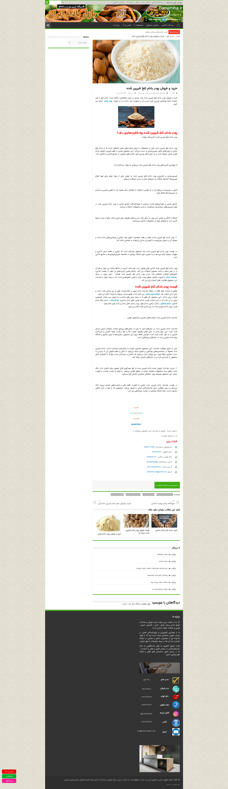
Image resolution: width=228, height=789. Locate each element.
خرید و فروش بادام (133, 494)
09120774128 (149, 447)
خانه (137, 2)
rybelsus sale (162, 554)
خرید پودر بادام (149, 494)
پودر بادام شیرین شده (165, 494)
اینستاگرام (9, 780)
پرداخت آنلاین (157, 2)
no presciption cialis (160, 589)
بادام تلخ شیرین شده (152, 93)
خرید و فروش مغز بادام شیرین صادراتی (114, 502)
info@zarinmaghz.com (146, 730)
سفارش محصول (118, 2)
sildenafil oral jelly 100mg (157, 575)
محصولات (139, 25)
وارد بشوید (126, 603)
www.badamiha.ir (154, 466)
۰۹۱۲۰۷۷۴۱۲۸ (146, 689)
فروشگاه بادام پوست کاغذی (162, 502)
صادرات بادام (171, 277)
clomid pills (163, 561)
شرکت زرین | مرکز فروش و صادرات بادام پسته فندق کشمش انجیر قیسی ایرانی (95, 779)
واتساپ (9, 776)
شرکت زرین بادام (153, 294)
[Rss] (63, 2)
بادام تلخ (170, 36)
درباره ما (130, 2)
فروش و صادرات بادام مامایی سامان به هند (152, 32)
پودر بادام (141, 93)
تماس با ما (145, 2)
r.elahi (172, 93)
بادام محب (114, 300)
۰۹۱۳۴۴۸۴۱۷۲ (146, 704)
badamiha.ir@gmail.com (157, 471)
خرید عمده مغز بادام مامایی (166, 530)
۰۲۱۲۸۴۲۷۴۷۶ (146, 696)
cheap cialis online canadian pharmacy (152, 568)
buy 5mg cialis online (159, 582)
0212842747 (152, 456)
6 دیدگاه (130, 93)
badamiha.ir (136, 424)
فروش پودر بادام (117, 494)
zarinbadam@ (146, 713)
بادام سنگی (165, 303)
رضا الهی (146, 679)
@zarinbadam (152, 461)
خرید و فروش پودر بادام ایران (109, 534)
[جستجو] (47, 2)
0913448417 (157, 451)
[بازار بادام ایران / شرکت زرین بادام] (114, 13)
